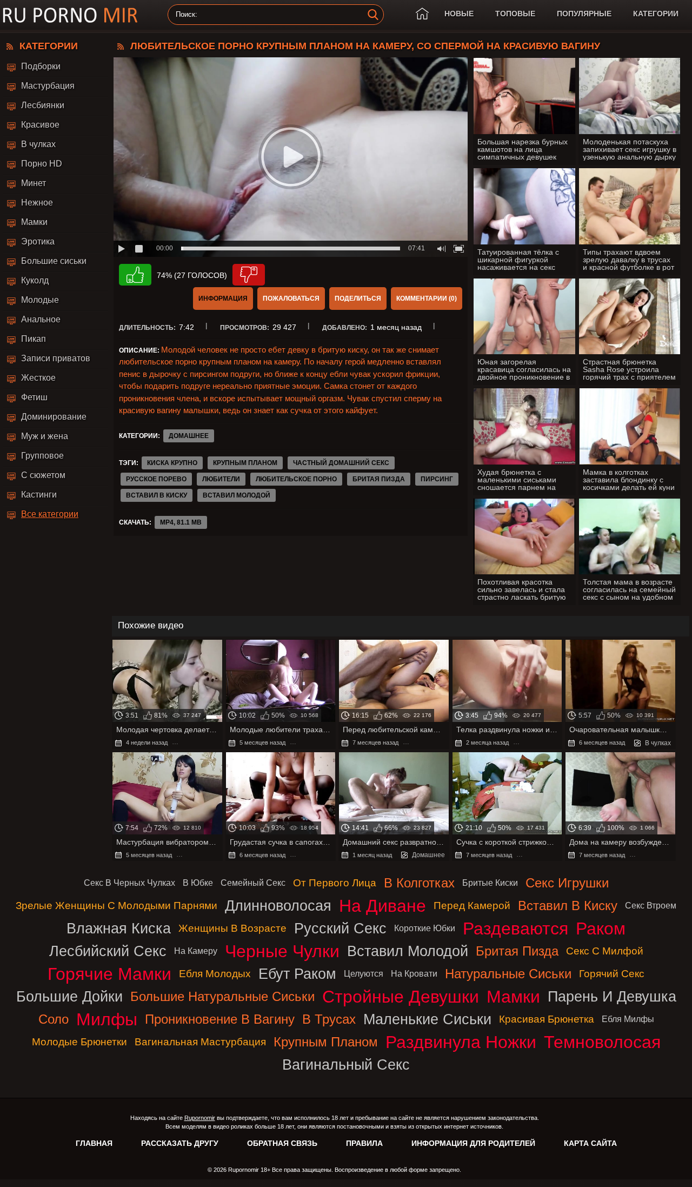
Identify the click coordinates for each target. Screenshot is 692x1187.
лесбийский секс (108, 951)
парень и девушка (612, 996)
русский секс (340, 928)
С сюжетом (43, 475)
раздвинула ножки (460, 1042)
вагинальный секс (346, 1064)
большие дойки (69, 996)
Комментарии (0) (426, 298)
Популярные (584, 13)
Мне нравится (135, 275)
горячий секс (611, 973)
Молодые (40, 299)
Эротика (38, 241)
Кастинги (39, 494)
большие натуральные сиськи (222, 996)
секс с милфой (604, 951)
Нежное (37, 202)
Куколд (35, 280)
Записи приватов (55, 358)
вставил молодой (236, 495)
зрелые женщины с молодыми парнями (116, 905)
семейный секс (253, 882)
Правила (364, 1143)
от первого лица (334, 882)
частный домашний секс (341, 463)
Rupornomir (199, 1118)
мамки (513, 996)
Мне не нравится (248, 275)
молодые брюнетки (79, 1041)
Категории (655, 13)
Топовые (515, 13)
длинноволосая (278, 905)
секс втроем (650, 905)
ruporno (70, 15)
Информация (223, 298)
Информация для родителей (473, 1143)
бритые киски (490, 882)
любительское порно (296, 479)
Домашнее (189, 436)
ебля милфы (628, 1019)
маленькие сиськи (427, 1019)
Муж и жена (44, 436)
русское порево (156, 479)
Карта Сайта (590, 1143)
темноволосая (602, 1042)
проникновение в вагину (220, 1019)
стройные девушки (400, 996)
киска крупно (172, 463)
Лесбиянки (42, 105)
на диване (382, 905)
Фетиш (34, 397)
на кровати (414, 973)
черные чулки (282, 951)
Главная (94, 1143)
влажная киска (118, 928)
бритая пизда (378, 479)
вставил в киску (156, 495)
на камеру (195, 951)
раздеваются (515, 928)
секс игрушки (567, 883)
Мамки (34, 222)
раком (601, 928)
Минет (33, 183)
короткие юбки (424, 928)
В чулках (38, 144)
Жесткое (38, 377)
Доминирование (53, 416)
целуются (363, 973)
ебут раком (297, 973)
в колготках (419, 883)
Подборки (41, 66)
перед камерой (472, 905)
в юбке (198, 882)
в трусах (329, 1019)
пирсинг (437, 479)
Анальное (41, 319)
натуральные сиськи (508, 973)
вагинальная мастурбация (200, 1041)
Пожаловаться (291, 298)
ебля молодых (215, 973)
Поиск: (186, 14)
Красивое (40, 124)
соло (53, 1019)
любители (221, 479)
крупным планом (245, 463)
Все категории (49, 514)
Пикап (33, 338)
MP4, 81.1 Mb (181, 522)
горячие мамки (109, 974)
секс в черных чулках (129, 882)
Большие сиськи (53, 261)
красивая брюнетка (546, 1019)
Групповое (42, 455)
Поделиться (358, 298)
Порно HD (41, 163)
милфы (106, 1019)
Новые (459, 13)
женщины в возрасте (232, 928)
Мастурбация (48, 85)
